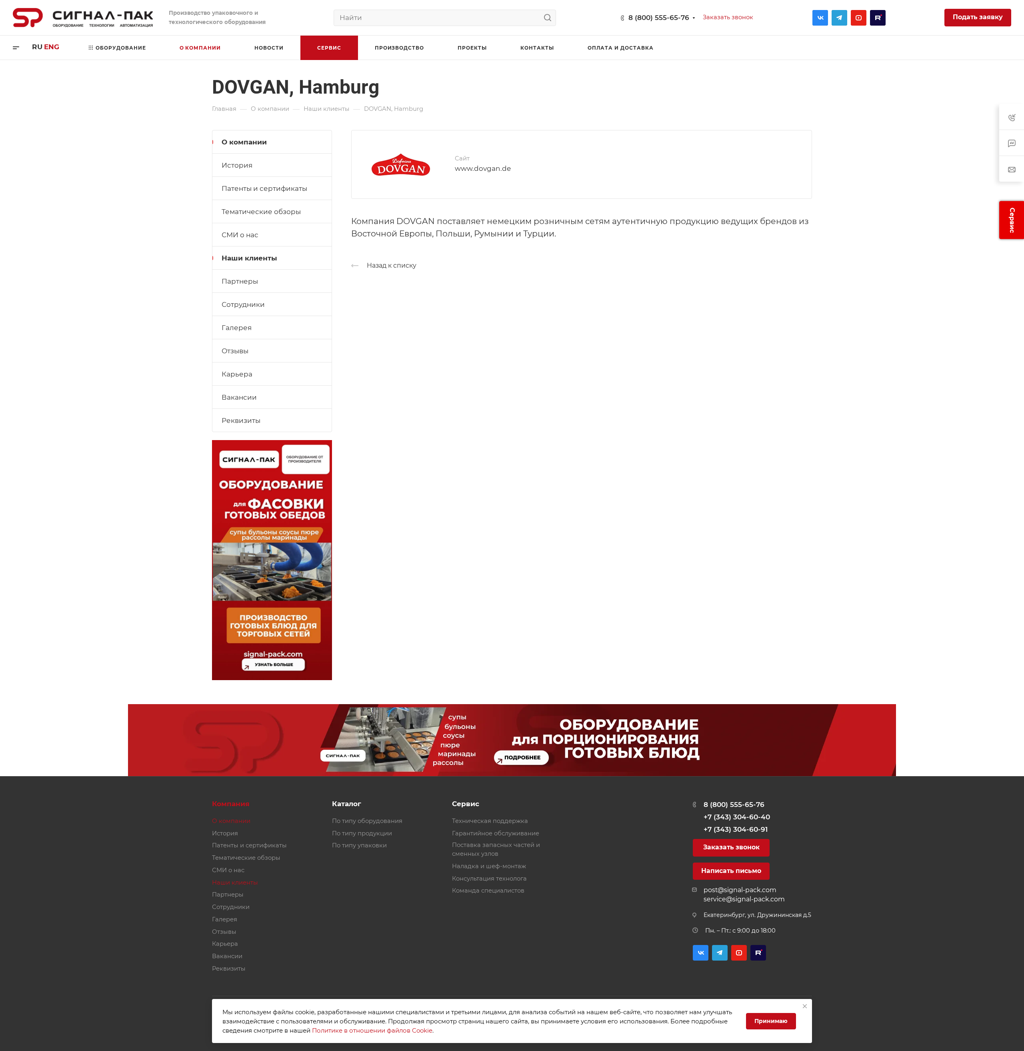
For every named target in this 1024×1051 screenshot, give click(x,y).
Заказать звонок (731, 847)
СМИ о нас (240, 235)
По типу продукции (362, 833)
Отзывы (235, 351)
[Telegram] (839, 18)
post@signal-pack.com (740, 890)
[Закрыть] (805, 1006)
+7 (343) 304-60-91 (736, 829)
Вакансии (239, 397)
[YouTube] (858, 18)
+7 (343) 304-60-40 (737, 817)
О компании (244, 142)
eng (51, 47)
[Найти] (550, 18)
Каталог (346, 804)
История (237, 165)
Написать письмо (731, 871)
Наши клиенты (249, 258)
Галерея (237, 328)
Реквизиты (241, 420)
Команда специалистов (488, 890)
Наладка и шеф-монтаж (489, 866)
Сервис (465, 804)
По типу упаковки (359, 845)
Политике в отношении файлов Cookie (372, 1030)
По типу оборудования (367, 821)
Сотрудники (243, 304)
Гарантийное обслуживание (495, 833)
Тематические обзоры (261, 212)
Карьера (237, 374)
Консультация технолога (489, 878)
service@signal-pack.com (744, 899)
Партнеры (240, 281)
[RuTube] (878, 18)
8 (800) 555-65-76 (658, 18)
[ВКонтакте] (820, 18)
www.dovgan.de (483, 168)
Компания (231, 804)
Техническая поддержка (490, 821)
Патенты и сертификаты (264, 188)
